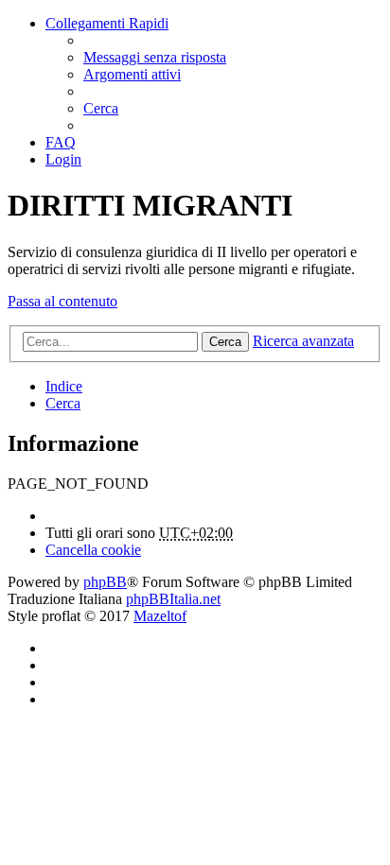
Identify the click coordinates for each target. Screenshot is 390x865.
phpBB (105, 582)
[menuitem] (154, 57)
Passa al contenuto (62, 301)
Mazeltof (159, 616)
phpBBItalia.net (173, 599)
